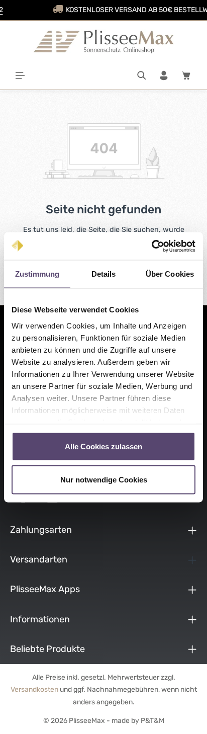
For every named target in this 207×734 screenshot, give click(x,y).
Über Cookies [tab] (170, 274)
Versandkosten (34, 689)
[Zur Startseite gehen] (103, 41)
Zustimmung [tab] (37, 274)
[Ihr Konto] (164, 75)
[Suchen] (142, 75)
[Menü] (20, 75)
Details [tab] (103, 274)
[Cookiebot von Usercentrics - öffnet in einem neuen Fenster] (151, 246)
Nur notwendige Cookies (103, 479)
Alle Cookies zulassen (103, 446)
